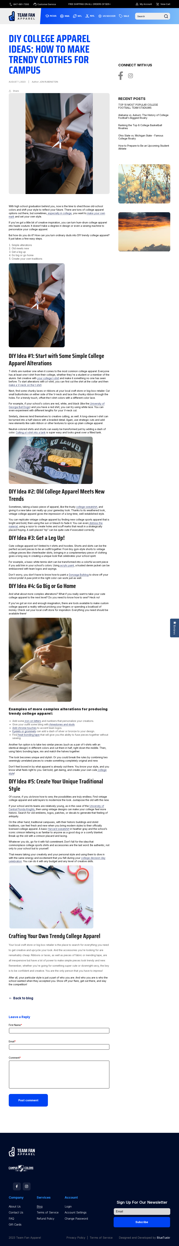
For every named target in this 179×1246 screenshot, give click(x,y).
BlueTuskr (163, 1237)
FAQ (11, 1218)
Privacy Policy (75, 1237)
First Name (15, 1024)
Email (12, 1041)
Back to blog (23, 998)
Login (68, 1206)
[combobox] (152, 16)
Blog (39, 1206)
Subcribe (141, 1222)
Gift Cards (15, 1224)
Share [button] (16, 91)
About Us (15, 1206)
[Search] (166, 16)
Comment (15, 1057)
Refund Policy (45, 1218)
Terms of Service (48, 1212)
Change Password (76, 1218)
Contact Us (16, 1212)
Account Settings (76, 1212)
